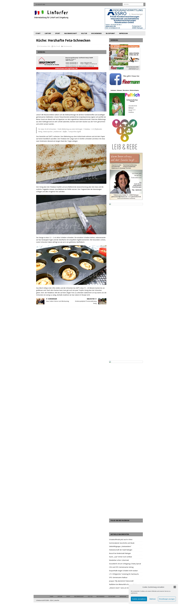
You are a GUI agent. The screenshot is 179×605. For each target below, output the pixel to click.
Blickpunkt (110, 33)
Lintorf (48, 33)
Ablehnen (152, 599)
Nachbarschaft (70, 33)
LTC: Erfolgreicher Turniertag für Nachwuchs (124, 574)
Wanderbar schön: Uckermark (119, 560)
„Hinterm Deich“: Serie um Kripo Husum (122, 588)
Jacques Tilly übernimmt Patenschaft (121, 581)
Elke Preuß (56, 46)
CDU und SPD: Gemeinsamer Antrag (121, 567)
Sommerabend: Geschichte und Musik (121, 543)
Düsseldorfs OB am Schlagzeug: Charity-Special (125, 564)
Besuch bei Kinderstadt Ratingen (120, 553)
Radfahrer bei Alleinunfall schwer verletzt (122, 584)
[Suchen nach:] (133, 4)
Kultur (84, 33)
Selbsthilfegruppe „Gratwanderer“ (120, 546)
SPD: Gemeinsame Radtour (118, 577)
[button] (175, 587)
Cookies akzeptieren (139, 599)
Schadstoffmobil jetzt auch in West (120, 539)
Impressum (123, 33)
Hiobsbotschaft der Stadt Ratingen (120, 550)
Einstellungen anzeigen (167, 599)
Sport (57, 33)
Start (38, 33)
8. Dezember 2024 (44, 46)
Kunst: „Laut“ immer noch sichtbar (120, 557)
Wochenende (96, 33)
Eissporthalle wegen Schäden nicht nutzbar (123, 571)
